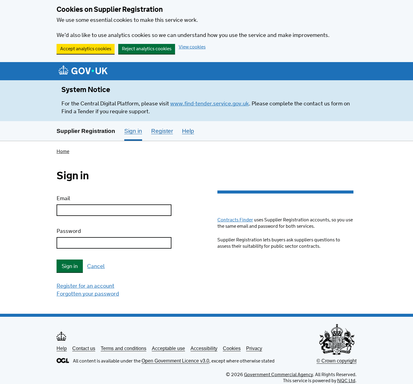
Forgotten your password (88, 294)
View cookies (192, 47)
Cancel (96, 266)
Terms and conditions (123, 348)
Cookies (232, 348)
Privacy (254, 348)
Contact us (83, 348)
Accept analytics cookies (85, 49)
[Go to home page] (83, 71)
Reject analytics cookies (146, 49)
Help (62, 348)
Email (63, 199)
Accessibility (203, 348)
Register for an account (85, 286)
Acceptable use (168, 348)
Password (69, 231)
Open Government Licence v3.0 (175, 360)
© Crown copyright (336, 360)
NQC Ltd (346, 381)
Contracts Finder (235, 220)
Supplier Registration (86, 131)
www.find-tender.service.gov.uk (209, 104)
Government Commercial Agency (278, 375)
